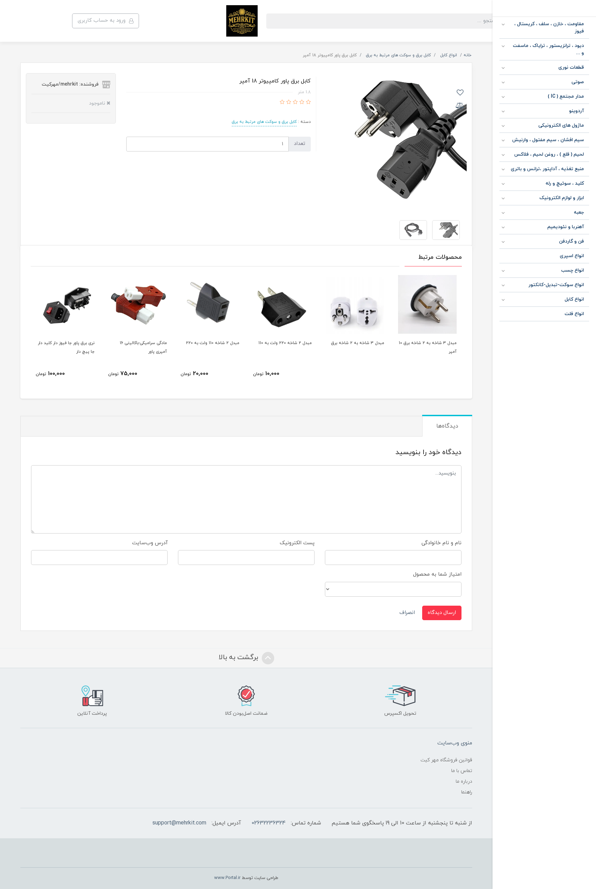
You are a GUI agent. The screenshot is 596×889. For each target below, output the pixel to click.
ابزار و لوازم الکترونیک (561, 198)
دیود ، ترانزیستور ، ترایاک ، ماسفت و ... (548, 49)
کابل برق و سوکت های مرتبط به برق (264, 122)
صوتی (578, 82)
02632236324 (268, 823)
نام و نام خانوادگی (441, 543)
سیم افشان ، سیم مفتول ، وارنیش (548, 140)
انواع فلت (574, 314)
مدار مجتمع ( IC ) (566, 96)
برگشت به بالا (239, 657)
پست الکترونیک (297, 543)
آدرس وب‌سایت (150, 543)
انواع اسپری (572, 256)
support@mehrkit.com (179, 823)
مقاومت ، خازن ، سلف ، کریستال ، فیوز (549, 28)
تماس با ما (461, 771)
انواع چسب (572, 270)
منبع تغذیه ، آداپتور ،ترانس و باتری (547, 169)
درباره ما (464, 781)
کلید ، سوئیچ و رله (565, 183)
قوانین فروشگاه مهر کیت (446, 760)
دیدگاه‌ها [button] (447, 426)
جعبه (579, 212)
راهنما (466, 792)
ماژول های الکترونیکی (561, 125)
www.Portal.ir (227, 878)
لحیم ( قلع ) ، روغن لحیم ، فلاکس (549, 154)
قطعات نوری (571, 67)
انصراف (407, 612)
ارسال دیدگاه (442, 612)
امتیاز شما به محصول (437, 574)
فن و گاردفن (571, 241)
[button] (307, 102)
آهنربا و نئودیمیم (565, 227)
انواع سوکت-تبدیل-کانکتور (556, 285)
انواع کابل (574, 299)
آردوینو (576, 111)
